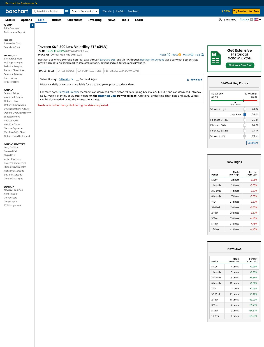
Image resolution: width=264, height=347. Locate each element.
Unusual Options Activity (16, 108)
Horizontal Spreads (14, 170)
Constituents (10, 201)
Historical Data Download (121, 70)
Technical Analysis (13, 66)
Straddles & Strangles (15, 166)
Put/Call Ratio (11, 120)
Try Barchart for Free (246, 11)
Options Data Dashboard (17, 136)
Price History (10, 78)
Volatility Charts (12, 124)
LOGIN (226, 11)
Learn (139, 20)
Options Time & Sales (15, 105)
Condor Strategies (13, 178)
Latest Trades (65, 70)
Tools (125, 20)
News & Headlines (13, 189)
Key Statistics (10, 193)
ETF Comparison (12, 205)
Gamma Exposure (13, 128)
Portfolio (120, 11)
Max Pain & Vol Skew (14, 132)
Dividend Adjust (89, 79)
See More (253, 142)
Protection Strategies (15, 163)
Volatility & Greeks (13, 97)
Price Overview (11, 28)
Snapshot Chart (12, 47)
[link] (199, 54)
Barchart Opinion (13, 58)
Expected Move (12, 116)
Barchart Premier (69, 92)
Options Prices (11, 93)
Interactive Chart (12, 43)
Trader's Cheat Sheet (14, 70)
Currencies (74, 20)
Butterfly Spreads (13, 174)
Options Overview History (17, 112)
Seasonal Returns (13, 74)
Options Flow (11, 101)
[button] (257, 19)
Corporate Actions (89, 70)
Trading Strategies (13, 62)
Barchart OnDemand (152, 59)
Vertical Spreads (12, 159)
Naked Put (9, 155)
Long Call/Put (11, 147)
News (111, 20)
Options (26, 20)
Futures (55, 20)
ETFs (41, 20)
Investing (95, 20)
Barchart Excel (108, 59)
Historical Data (11, 82)
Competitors (10, 197)
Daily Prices (46, 70)
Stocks (10, 20)
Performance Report (14, 32)
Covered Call (10, 151)
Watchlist (107, 11)
